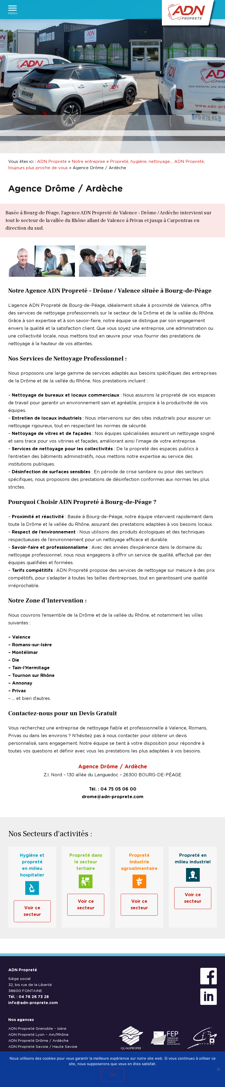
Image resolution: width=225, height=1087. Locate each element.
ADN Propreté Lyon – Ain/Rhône (38, 1035)
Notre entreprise (88, 162)
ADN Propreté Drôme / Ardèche (38, 1041)
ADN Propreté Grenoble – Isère (37, 1029)
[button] (12, 10)
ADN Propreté (52, 162)
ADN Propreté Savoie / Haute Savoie (42, 1047)
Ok (112, 1075)
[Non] (218, 1069)
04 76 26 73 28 (34, 997)
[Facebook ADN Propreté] (208, 976)
